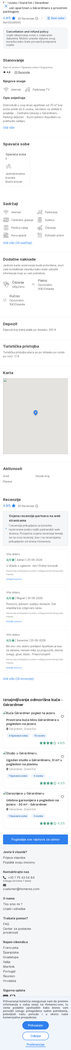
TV (48, 89)
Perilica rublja (19, 227)
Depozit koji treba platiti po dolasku (25, 329)
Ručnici (14, 296)
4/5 (8, 560)
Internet (16, 89)
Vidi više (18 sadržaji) (17, 242)
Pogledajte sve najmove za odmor (35, 839)
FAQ (6, 924)
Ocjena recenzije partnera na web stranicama (34, 518)
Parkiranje (39, 89)
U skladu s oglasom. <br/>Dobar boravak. (32, 565)
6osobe (14, 67)
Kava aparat (18, 235)
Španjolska (11, 952)
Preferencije (35, 1044)
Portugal (9, 971)
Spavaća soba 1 (15, 156)
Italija (6, 962)
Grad (6, 476)
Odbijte (35, 1036)
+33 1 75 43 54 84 (21, 877)
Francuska (10, 948)
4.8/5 (7, 18)
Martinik (9, 967)
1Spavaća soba (29, 67)
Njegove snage (14, 81)
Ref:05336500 (12, 22)
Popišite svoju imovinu (19, 862)
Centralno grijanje (22, 220)
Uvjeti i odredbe (14, 909)
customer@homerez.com (21, 889)
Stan (5, 67)
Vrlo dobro (13, 554)
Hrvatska (9, 981)
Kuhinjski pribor (54, 235)
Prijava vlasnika (14, 858)
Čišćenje (50, 227)
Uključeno (18, 286)
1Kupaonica (46, 67)
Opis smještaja (14, 98)
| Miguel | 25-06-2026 (29, 598)
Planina (7, 481)
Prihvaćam (35, 1025)
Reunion (9, 976)
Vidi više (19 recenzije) (18, 678)
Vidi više (9, 127)
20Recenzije (26, 18)
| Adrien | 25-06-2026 (28, 559)
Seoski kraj (42, 476)
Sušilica (49, 220)
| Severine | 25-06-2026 (30, 640)
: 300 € (51, 329)
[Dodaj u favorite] (62, 716)
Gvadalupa (10, 957)
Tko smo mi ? (13, 904)
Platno (42, 280)
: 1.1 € (16, 356)
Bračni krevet (13, 181)
